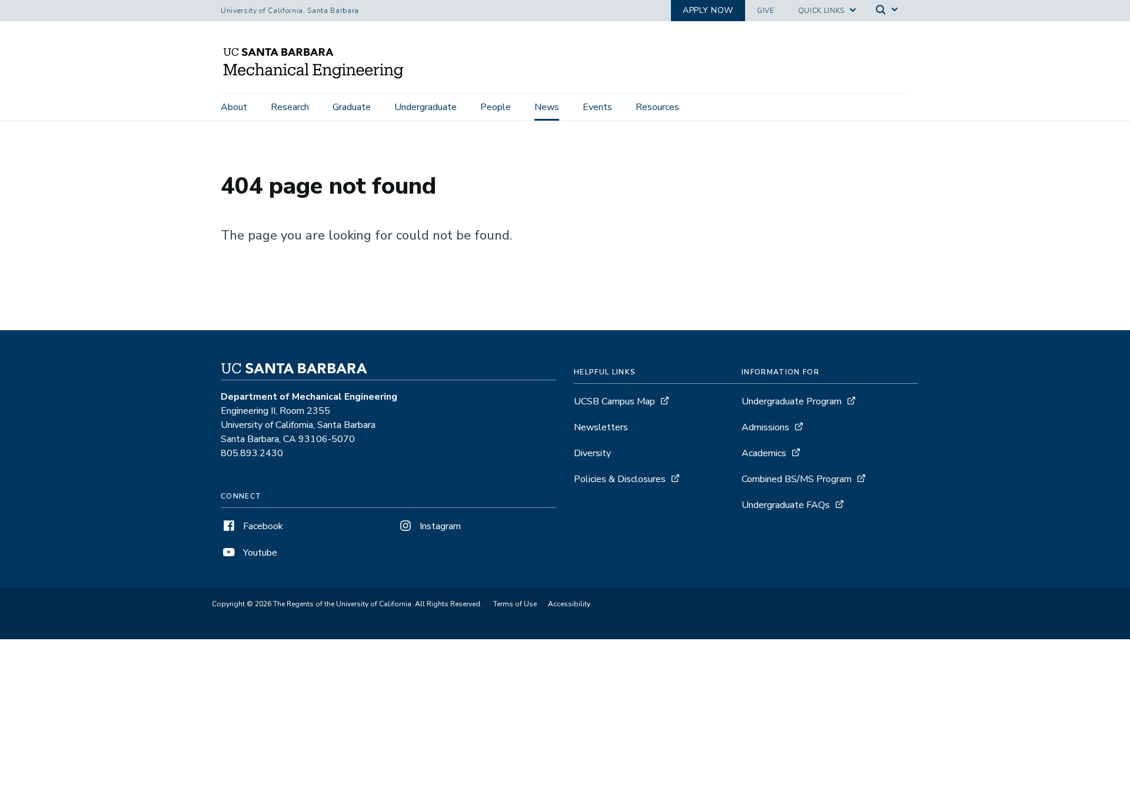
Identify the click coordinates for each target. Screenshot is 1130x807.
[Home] (317, 77)
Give (766, 10)
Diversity (592, 453)
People (495, 107)
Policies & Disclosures (620, 479)
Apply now (708, 10)
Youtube (259, 552)
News (546, 107)
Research (290, 107)
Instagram (439, 526)
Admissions (765, 427)
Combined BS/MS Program (797, 479)
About (234, 107)
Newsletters (601, 427)
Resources (657, 107)
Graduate (352, 107)
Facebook (262, 526)
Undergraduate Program (792, 401)
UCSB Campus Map (614, 401)
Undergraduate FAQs (786, 505)
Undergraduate (425, 107)
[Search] (887, 11)
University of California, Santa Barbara (290, 10)
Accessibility (569, 604)
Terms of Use (515, 604)
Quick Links (821, 10)
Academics (764, 453)
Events (597, 107)
